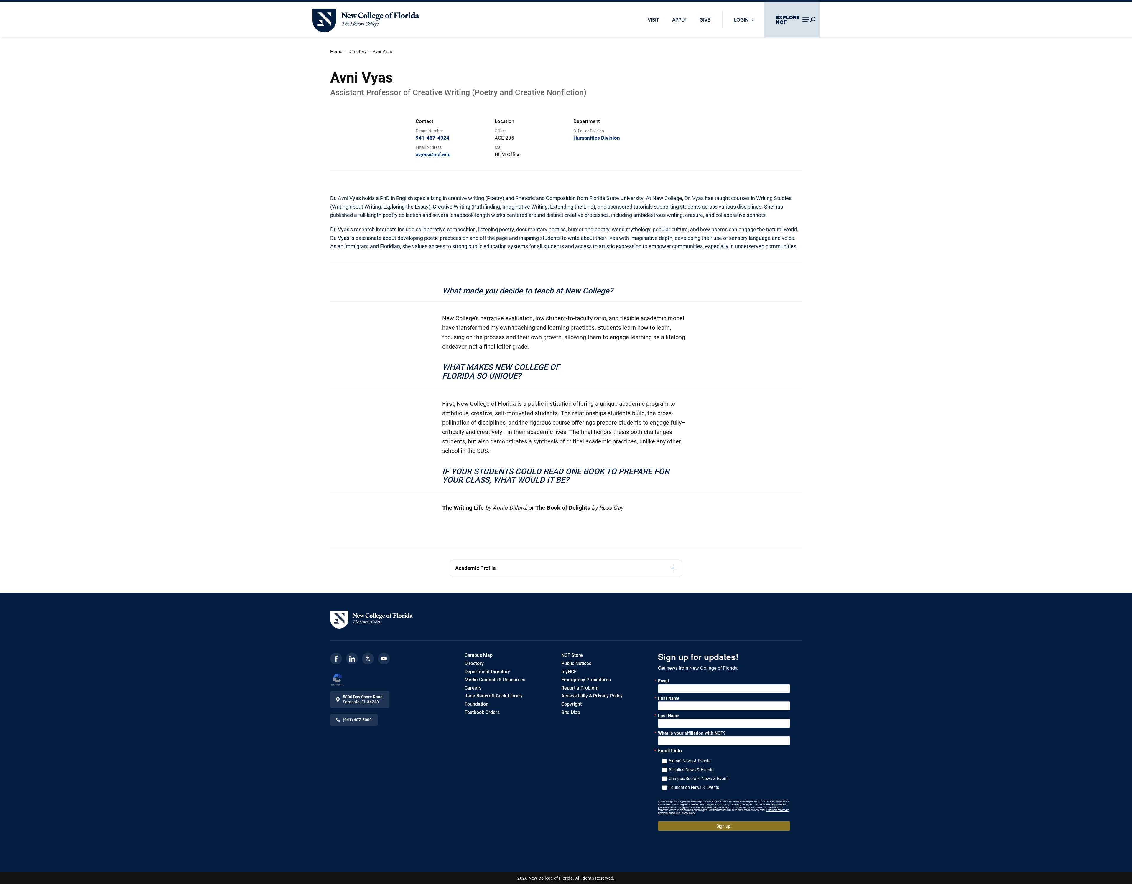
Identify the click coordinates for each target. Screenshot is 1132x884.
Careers (473, 688)
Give (705, 19)
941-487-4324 (432, 138)
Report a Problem (579, 688)
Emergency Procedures (586, 679)
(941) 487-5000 (357, 720)
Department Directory (487, 671)
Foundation (476, 704)
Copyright (571, 704)
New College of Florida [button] (335, 11)
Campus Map (479, 655)
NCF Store (572, 655)
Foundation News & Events (694, 787)
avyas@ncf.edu (433, 154)
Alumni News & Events (689, 760)
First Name (668, 698)
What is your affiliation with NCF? (692, 733)
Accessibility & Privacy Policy (592, 696)
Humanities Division (596, 138)
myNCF (569, 671)
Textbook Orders (482, 712)
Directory (474, 663)
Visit (653, 19)
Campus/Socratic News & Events (699, 778)
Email (663, 681)
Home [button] (336, 51)
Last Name (668, 715)
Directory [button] (357, 51)
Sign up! (724, 826)
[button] (371, 620)
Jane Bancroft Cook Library (494, 696)
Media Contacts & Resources (495, 679)
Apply (679, 19)
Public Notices (576, 663)
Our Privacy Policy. (685, 812)
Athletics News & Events (691, 769)
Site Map (570, 712)
